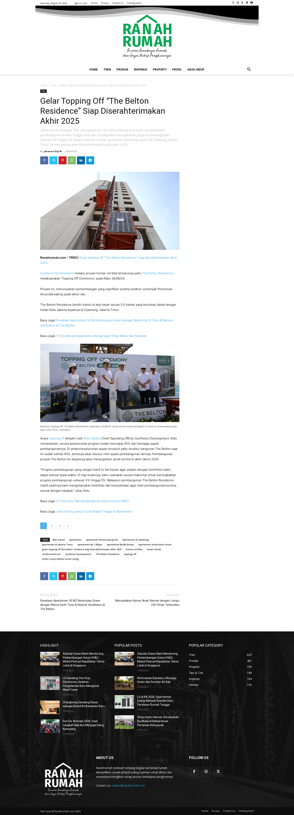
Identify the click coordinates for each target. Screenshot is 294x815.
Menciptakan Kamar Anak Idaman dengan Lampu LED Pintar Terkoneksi (147, 603)
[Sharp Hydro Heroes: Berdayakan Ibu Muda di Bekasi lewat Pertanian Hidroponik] (124, 722)
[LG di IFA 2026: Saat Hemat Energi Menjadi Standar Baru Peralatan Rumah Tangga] (124, 702)
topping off (57, 438)
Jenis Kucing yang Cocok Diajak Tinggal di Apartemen (94, 511)
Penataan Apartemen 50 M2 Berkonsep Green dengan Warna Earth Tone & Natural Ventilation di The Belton (72, 605)
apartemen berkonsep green (102, 539)
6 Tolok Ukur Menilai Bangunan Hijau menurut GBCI (92, 501)
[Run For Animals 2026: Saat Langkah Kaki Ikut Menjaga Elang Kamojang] (50, 726)
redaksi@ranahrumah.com (128, 785)
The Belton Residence (157, 273)
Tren (53, 85)
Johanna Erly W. (53, 151)
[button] (249, 69)
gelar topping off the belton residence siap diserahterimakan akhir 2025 (81, 549)
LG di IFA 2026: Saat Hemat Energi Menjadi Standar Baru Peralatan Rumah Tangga (155, 700)
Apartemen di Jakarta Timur (57, 544)
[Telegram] (90, 160)
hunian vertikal (134, 549)
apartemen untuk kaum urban (155, 544)
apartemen (75, 539)
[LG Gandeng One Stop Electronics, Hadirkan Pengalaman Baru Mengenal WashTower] (50, 683)
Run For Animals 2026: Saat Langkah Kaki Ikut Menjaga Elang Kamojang (83, 725)
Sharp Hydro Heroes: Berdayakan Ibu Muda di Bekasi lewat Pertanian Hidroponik (158, 721)
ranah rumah (154, 549)
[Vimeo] (247, 3)
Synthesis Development (57, 273)
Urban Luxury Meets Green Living (60, 558)
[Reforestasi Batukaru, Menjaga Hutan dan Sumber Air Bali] (124, 683)
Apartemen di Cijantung (136, 539)
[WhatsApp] (72, 160)
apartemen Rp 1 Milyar (89, 544)
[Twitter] (242, 3)
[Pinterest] (63, 160)
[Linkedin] (81, 160)
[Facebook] (233, 3)
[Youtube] (251, 3)
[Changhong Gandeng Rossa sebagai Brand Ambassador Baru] (50, 707)
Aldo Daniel (92, 438)
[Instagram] (238, 3)
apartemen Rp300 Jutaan (120, 544)
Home (43, 85)
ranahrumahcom (51, 554)
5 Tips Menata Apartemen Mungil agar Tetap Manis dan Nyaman (101, 336)
